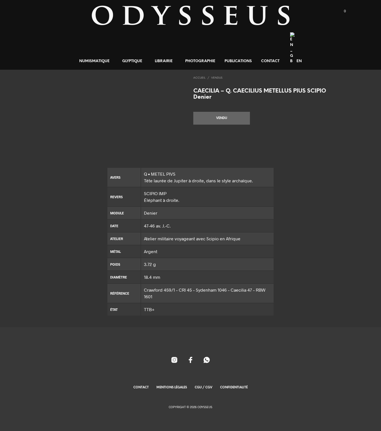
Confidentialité (234, 387)
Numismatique (94, 61)
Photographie (200, 61)
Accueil (199, 77)
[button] (341, 11)
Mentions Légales (171, 387)
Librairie (164, 61)
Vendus (216, 77)
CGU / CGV (203, 387)
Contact (270, 61)
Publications (238, 61)
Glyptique (132, 61)
